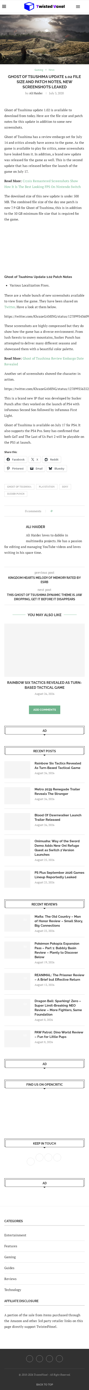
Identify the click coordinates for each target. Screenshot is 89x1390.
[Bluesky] (59, 1358)
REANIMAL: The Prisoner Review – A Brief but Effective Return (59, 977)
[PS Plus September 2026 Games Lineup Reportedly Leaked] (17, 879)
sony (65, 486)
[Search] (85, 6)
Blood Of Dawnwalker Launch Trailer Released (58, 817)
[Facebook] (29, 1358)
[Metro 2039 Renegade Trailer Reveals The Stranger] (17, 795)
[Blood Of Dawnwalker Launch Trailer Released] (17, 821)
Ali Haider (36, 93)
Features (10, 1246)
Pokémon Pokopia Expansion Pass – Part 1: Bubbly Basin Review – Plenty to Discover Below (57, 950)
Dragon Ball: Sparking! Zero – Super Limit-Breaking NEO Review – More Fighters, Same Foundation (58, 1007)
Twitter (9, 307)
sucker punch (15, 493)
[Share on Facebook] (57, 511)
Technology (12, 1290)
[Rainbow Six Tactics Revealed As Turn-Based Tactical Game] (44, 650)
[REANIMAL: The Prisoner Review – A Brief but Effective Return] (17, 981)
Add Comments (44, 709)
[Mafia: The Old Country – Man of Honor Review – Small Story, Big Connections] (17, 923)
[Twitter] (39, 1358)
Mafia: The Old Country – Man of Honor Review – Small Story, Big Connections (59, 921)
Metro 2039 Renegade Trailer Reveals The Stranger (57, 791)
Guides (9, 1268)
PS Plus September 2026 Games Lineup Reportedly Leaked (59, 875)
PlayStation (47, 486)
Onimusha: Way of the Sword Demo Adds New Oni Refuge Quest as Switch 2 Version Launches (57, 848)
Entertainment (15, 1235)
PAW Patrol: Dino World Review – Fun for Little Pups (59, 1034)
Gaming (10, 1257)
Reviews (10, 1279)
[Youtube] (49, 1358)
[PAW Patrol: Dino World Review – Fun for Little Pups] (17, 1038)
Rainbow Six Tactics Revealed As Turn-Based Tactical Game (58, 765)
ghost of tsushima (19, 486)
